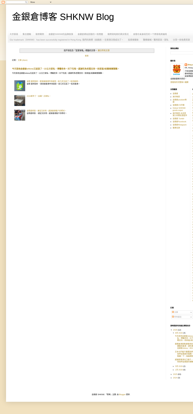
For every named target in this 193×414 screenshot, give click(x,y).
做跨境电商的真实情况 (118, 34)
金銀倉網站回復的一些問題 (90, 34)
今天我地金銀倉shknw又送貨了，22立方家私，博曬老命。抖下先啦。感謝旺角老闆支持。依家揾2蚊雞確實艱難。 (66, 68)
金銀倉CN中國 (178, 105)
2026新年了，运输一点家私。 (39, 96)
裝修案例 (40, 34)
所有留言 (178, 317)
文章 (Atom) (22, 60)
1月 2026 (179, 370)
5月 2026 (179, 366)
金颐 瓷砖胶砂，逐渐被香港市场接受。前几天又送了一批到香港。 (53, 81)
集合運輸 (27, 34)
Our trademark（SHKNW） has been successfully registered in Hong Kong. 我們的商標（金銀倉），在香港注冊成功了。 (66, 39)
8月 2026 (179, 333)
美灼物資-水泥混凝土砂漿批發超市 (180, 114)
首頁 (87, 56)
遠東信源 (176, 128)
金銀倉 (175, 94)
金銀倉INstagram (180, 125)
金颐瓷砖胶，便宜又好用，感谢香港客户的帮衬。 (46, 111)
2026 (175, 330)
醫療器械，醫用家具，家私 (155, 39)
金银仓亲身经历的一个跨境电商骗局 (150, 34)
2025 (175, 374)
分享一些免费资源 (181, 39)
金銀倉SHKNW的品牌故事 (61, 34)
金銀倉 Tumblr (178, 119)
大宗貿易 (14, 34)
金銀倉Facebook (179, 122)
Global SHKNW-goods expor (179, 109)
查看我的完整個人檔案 (179, 82)
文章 (176, 312)
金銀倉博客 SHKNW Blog (63, 17)
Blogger (122, 394)
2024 (175, 378)
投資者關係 (133, 39)
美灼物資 (176, 97)
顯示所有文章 (104, 50)
